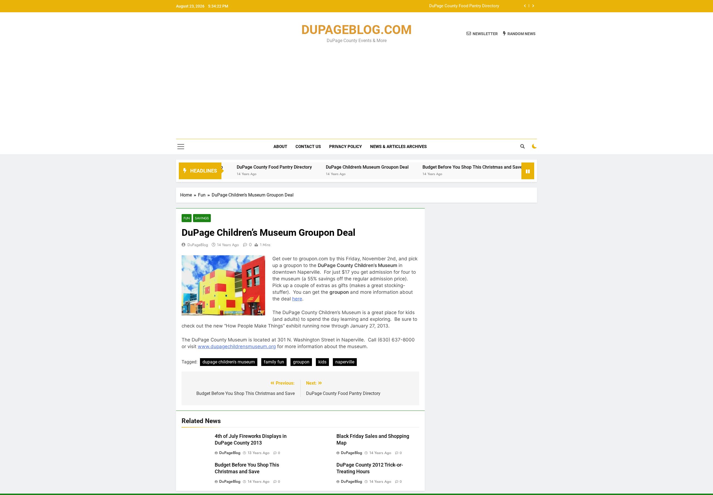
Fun (187, 218)
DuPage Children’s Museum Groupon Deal (350, 167)
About (280, 146)
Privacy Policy (345, 146)
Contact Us (308, 146)
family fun (274, 362)
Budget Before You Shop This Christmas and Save (456, 167)
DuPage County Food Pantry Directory (464, 6)
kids (322, 362)
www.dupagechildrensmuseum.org (237, 346)
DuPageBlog (197, 245)
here (297, 299)
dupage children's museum (228, 362)
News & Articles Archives (398, 146)
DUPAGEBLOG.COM (356, 29)
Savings (202, 218)
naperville (344, 362)
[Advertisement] (356, 87)
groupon (301, 362)
